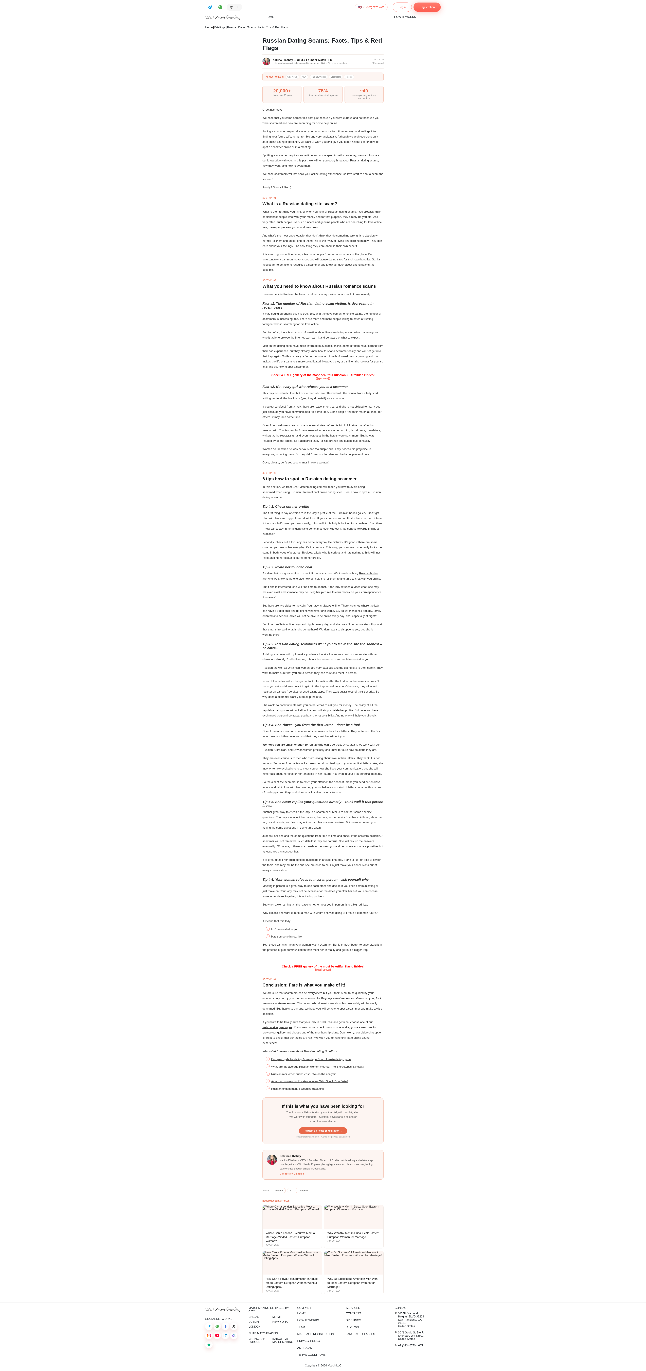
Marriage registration (315, 1334)
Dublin (253, 1321)
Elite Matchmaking (263, 1333)
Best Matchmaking (222, 17)
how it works (405, 17)
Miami (276, 1316)
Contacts (353, 1313)
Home (269, 17)
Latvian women (302, 749)
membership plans (326, 1032)
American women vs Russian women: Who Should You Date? (309, 1081)
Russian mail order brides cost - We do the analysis (303, 1074)
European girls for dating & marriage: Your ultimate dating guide (311, 1059)
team (301, 1327)
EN (237, 7)
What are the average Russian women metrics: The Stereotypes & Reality (317, 1066)
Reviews (352, 1327)
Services (353, 1308)
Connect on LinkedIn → (293, 1174)
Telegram (303, 1190)
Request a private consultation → (323, 1130)
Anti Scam (305, 1347)
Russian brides (368, 573)
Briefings (219, 27)
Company (304, 1308)
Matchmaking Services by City (268, 1309)
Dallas (253, 1316)
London (254, 1326)
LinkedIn (278, 1190)
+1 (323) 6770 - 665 (373, 7)
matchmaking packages (277, 1027)
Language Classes (360, 1334)
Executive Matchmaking (282, 1340)
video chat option (371, 1032)
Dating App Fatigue (256, 1340)
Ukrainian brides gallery (351, 513)
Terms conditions (311, 1354)
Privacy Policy (308, 1341)
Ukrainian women (299, 667)
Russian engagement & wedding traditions (297, 1088)
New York (280, 1321)
